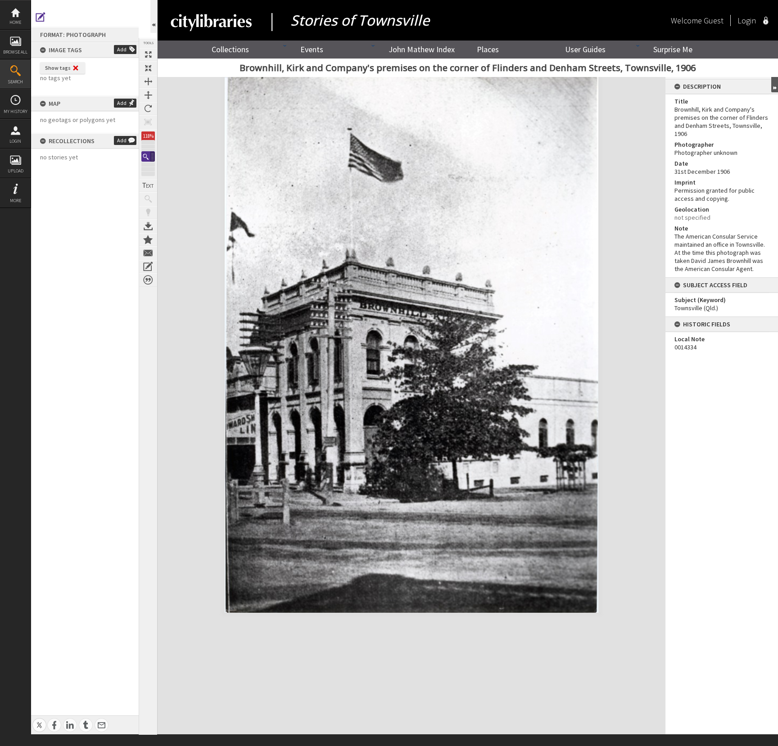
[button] (148, 156)
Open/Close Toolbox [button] (153, 16)
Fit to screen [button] (148, 68)
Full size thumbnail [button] (148, 54)
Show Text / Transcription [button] (148, 185)
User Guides (585, 49)
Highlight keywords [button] (148, 212)
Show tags (58, 67)
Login (15, 141)
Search (15, 82)
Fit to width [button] (148, 81)
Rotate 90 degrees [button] (148, 108)
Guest (714, 20)
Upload (15, 171)
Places (488, 49)
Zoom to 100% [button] (148, 122)
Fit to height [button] (148, 95)
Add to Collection (148, 239)
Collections (230, 49)
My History (15, 111)
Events (311, 49)
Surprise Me (672, 49)
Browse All (15, 52)
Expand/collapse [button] (774, 84)
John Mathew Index (422, 49)
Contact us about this (148, 253)
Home (15, 22)
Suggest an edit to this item (40, 17)
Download (148, 226)
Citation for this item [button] (148, 280)
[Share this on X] (39, 720)
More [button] (15, 200)
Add (122, 49)
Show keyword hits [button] (148, 199)
